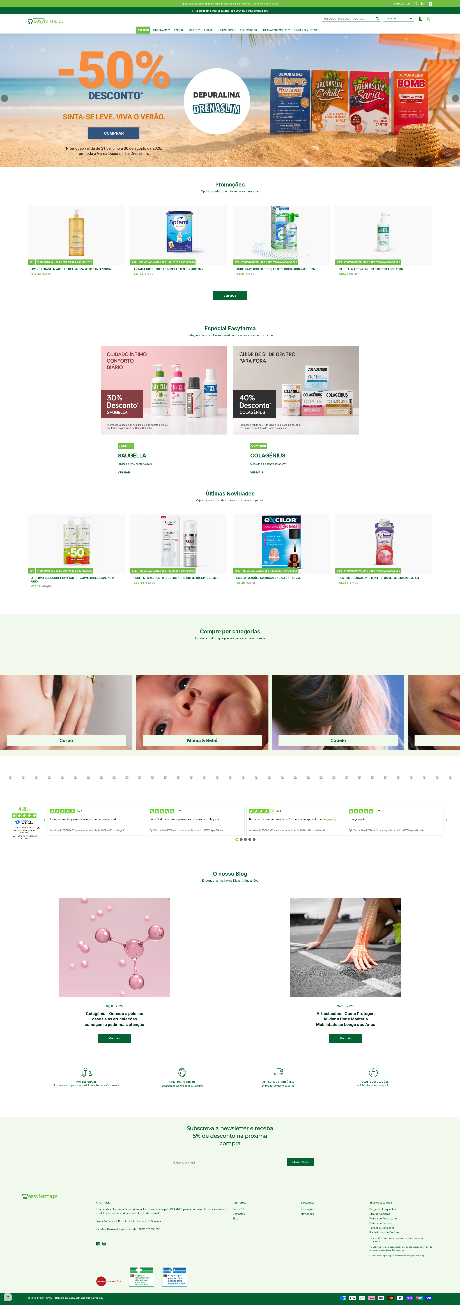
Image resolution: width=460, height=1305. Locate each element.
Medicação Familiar (275, 30)
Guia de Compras (379, 1213)
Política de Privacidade (383, 1218)
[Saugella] (164, 390)
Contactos (239, 1213)
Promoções (308, 1209)
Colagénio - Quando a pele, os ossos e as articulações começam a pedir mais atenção (114, 1019)
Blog (235, 1218)
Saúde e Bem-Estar (305, 30)
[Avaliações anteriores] (44, 820)
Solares (143, 30)
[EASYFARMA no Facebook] (98, 1244)
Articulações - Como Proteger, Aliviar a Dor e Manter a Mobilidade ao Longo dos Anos (345, 1019)
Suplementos (248, 30)
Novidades (307, 1213)
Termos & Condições (381, 1227)
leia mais (331, 819)
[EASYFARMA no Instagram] (104, 1244)
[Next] (455, 98)
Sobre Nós (239, 1209)
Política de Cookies (380, 1223)
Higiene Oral (226, 30)
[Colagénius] (296, 390)
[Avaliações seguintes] (446, 820)
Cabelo (178, 30)
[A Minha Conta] (420, 19)
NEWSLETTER (402, 3)
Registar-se (300, 1162)
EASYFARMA (44, 1297)
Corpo (208, 30)
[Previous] (4, 98)
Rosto (193, 30)
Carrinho (428, 19)
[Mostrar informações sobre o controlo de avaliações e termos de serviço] (38, 828)
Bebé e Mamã (160, 30)
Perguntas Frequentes (382, 1209)
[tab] (222, 161)
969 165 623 (205, 3)
